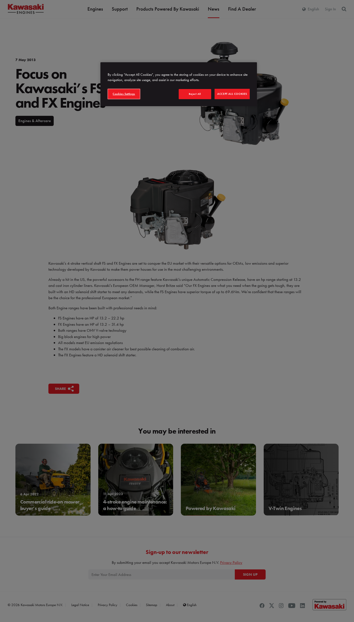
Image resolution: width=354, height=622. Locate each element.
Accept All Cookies (232, 94)
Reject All (195, 94)
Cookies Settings (124, 94)
